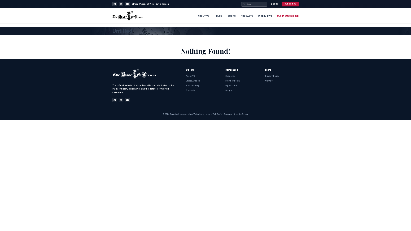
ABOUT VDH (204, 16)
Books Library (192, 85)
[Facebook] (114, 4)
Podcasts (247, 16)
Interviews (265, 16)
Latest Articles (193, 80)
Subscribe (290, 4)
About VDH (191, 76)
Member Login (232, 80)
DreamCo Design (241, 114)
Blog (219, 16)
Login (274, 4)
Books (232, 16)
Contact (269, 80)
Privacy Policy (272, 76)
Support (229, 90)
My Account (231, 85)
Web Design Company (222, 114)
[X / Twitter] (121, 4)
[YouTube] (127, 4)
